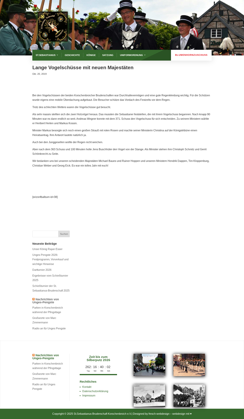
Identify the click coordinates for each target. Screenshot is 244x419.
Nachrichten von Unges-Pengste (45, 301)
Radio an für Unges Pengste (49, 328)
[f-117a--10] (189, 406)
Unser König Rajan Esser (47, 249)
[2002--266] (149, 375)
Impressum (88, 395)
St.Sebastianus (45, 55)
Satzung (107, 55)
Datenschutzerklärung (95, 391)
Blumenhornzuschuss (191, 55)
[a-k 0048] (149, 406)
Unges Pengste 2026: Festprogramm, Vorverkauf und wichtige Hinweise (50, 259)
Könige (91, 55)
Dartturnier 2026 (41, 269)
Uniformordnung (131, 55)
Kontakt (86, 386)
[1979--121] (189, 375)
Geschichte (72, 55)
